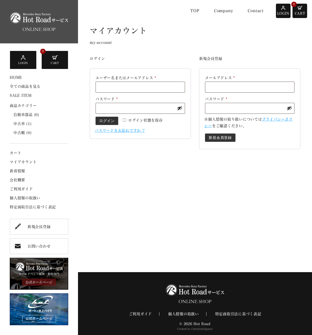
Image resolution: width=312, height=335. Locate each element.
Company (223, 11)
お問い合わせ (39, 246)
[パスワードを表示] (179, 108)
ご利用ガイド (21, 189)
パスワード (108, 100)
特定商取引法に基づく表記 (33, 207)
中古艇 (22, 132)
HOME (16, 77)
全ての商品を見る (25, 86)
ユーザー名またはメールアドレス (128, 79)
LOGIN (23, 63)
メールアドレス (222, 79)
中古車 (22, 123)
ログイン (107, 121)
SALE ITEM (21, 95)
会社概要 (17, 180)
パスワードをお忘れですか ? (120, 130)
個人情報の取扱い (25, 198)
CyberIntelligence (202, 329)
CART (55, 63)
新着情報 (17, 171)
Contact (256, 11)
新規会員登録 (39, 227)
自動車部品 (26, 114)
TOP (194, 11)
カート (15, 153)
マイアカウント (23, 162)
